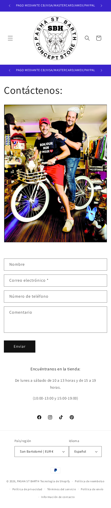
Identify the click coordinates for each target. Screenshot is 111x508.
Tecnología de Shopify (55, 481)
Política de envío (92, 489)
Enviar (20, 346)
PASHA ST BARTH (28, 481)
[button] (10, 38)
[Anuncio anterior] (9, 5)
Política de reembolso (90, 481)
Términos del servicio (61, 489)
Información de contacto (58, 497)
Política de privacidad (27, 489)
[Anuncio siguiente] (101, 5)
